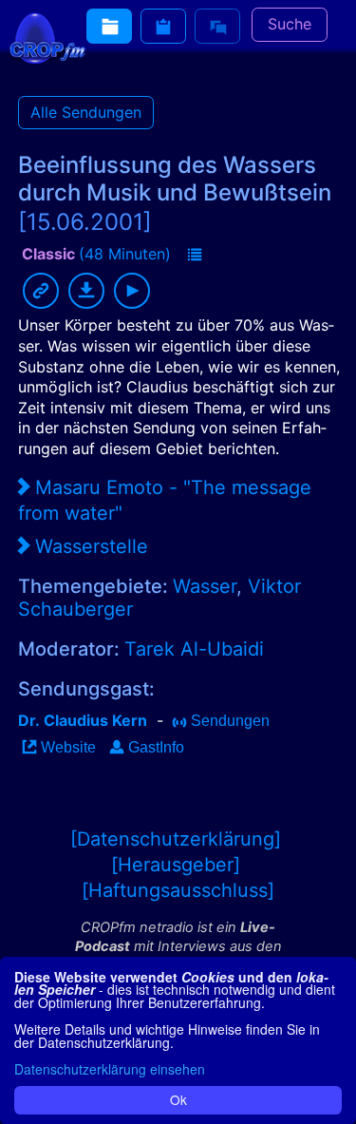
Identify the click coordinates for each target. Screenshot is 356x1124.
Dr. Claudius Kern (82, 720)
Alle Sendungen (85, 112)
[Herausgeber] (175, 864)
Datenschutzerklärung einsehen (109, 1068)
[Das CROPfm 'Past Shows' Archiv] (109, 26)
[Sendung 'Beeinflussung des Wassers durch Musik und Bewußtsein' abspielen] (132, 291)
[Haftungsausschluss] (178, 890)
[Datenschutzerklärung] (175, 839)
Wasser (204, 586)
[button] (194, 255)
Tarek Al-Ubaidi (194, 649)
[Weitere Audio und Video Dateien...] (163, 26)
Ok (178, 1099)
